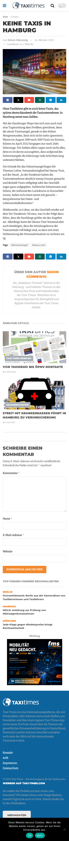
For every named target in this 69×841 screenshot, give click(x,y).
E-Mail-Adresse (13, 535)
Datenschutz (10, 768)
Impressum (10, 763)
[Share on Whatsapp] (40, 100)
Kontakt (8, 752)
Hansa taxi (38, 245)
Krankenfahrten (17, 405)
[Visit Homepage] (28, 5)
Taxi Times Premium (18, 358)
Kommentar (11, 473)
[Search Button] (52, 5)
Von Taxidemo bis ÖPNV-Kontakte (33, 367)
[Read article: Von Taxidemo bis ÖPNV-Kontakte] (34, 347)
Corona (14, 16)
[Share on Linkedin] (61, 100)
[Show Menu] (4, 5)
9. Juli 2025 (9, 422)
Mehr (40, 835)
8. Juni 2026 (10, 372)
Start (5, 16)
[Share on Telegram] (50, 100)
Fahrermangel (19, 245)
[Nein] (64, 829)
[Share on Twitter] (18, 100)
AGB (5, 757)
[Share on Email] (29, 100)
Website (7, 551)
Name (8, 518)
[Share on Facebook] (8, 100)
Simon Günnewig (18, 40)
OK (29, 835)
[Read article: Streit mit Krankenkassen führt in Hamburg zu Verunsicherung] (34, 394)
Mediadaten (16, 815)
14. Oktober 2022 (44, 40)
